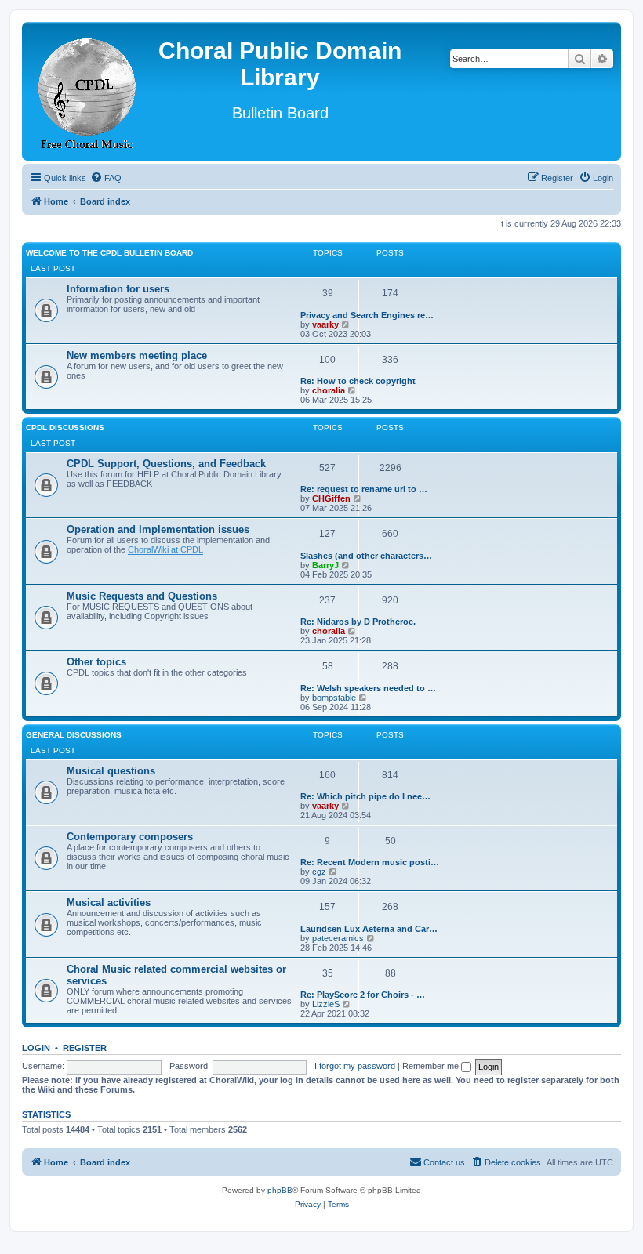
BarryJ (325, 565)
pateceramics (338, 938)
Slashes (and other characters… (366, 555)
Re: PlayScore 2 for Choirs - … (362, 994)
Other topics (96, 662)
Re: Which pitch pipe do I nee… (365, 796)
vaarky (325, 324)
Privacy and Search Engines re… (367, 315)
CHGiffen (331, 498)
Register (85, 1048)
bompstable (334, 697)
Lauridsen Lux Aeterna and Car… (369, 928)
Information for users (118, 289)
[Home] (88, 91)
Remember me (431, 1066)
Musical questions (111, 771)
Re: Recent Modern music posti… (369, 862)
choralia (328, 390)
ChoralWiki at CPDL (165, 549)
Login (36, 1048)
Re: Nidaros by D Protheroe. (358, 621)
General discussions (74, 734)
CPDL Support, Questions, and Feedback (166, 463)
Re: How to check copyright (358, 381)
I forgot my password (354, 1066)
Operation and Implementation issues (158, 529)
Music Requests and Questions (142, 596)
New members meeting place (137, 355)
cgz (319, 871)
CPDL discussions (65, 427)
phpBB (279, 1190)
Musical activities (109, 902)
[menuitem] (106, 178)
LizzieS (326, 1004)
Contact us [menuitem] (444, 1162)
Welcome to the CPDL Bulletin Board (109, 252)
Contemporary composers (130, 837)
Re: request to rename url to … (363, 489)
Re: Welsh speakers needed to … (368, 688)
